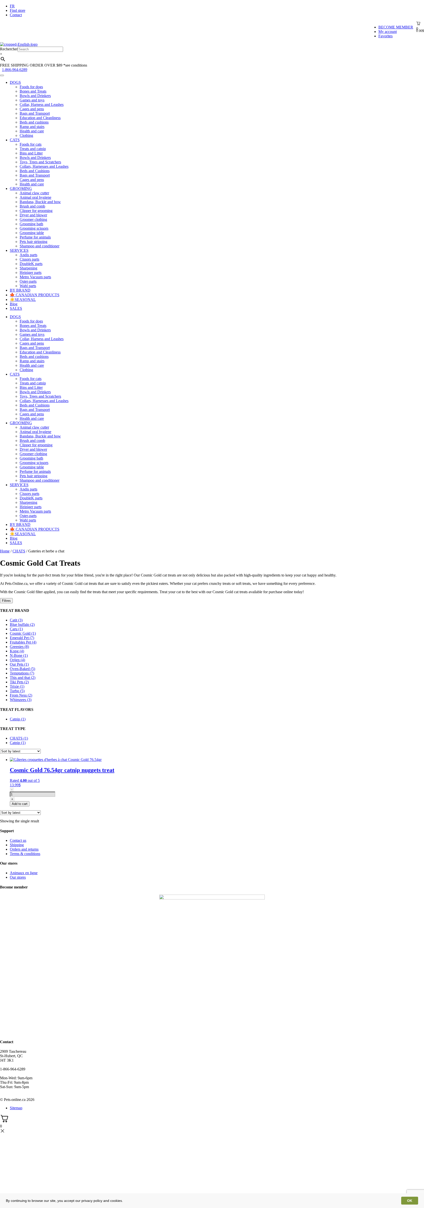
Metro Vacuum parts (35, 277)
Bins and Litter (31, 153)
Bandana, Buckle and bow (40, 202)
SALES (16, 308)
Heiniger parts (30, 272)
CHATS (19, 551)
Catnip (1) (18, 719)
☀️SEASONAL (23, 299)
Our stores (18, 877)
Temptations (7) (22, 673)
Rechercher (9, 49)
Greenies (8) (19, 647)
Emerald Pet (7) (22, 638)
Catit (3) (16, 620)
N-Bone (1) (19, 655)
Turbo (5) (17, 691)
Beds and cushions (34, 122)
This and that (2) (22, 677)
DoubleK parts (31, 264)
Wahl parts (28, 286)
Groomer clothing (33, 219)
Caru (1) (16, 629)
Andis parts (28, 255)
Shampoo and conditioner (39, 246)
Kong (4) (17, 651)
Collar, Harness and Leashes (42, 104)
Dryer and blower (33, 215)
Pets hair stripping (33, 241)
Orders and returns (24, 849)
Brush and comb (32, 206)
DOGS (15, 82)
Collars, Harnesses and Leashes (44, 166)
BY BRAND (20, 290)
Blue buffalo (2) (22, 624)
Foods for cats (30, 144)
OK (409, 1201)
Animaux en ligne (24, 873)
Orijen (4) (17, 660)
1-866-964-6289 (14, 70)
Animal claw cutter (34, 193)
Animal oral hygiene (35, 197)
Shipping (17, 845)
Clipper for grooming (36, 211)
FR (12, 6)
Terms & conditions (25, 854)
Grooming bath (31, 224)
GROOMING (21, 188)
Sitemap (16, 1108)
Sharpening (28, 268)
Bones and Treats (33, 91)
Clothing (26, 135)
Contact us (18, 840)
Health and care (32, 131)
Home (5, 551)
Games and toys (32, 100)
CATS (15, 140)
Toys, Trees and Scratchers (40, 162)
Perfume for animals (35, 237)
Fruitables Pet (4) (23, 642)
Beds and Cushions (35, 171)
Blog (13, 304)
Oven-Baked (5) (22, 669)
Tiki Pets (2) (19, 682)
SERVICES (19, 250)
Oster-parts (28, 281)
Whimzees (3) (20, 700)
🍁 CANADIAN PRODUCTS (34, 295)
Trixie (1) (17, 686)
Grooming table (32, 233)
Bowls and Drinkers (35, 96)
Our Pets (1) (19, 664)
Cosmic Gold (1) (23, 633)
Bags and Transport (35, 113)
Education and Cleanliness (40, 118)
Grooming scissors (34, 228)
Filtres (6, 601)
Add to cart (19, 804)
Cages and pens (32, 109)
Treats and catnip (33, 149)
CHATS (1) (19, 738)
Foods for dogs (31, 87)
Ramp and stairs (32, 127)
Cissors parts (29, 259)
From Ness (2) (21, 695)
